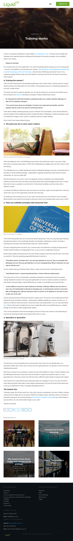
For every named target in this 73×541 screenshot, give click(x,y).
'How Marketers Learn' (42, 54)
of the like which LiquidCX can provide (43, 397)
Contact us (7, 503)
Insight (40, 499)
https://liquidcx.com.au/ (15, 523)
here (5, 305)
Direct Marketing (43, 495)
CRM (40, 492)
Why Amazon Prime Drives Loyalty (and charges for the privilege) (19, 461)
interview (19, 94)
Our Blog (6, 501)
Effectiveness (42, 497)
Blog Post (41, 490)
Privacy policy (7, 505)
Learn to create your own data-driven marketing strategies (17, 498)
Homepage (7, 490)
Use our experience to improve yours (14, 495)
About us (6, 492)
